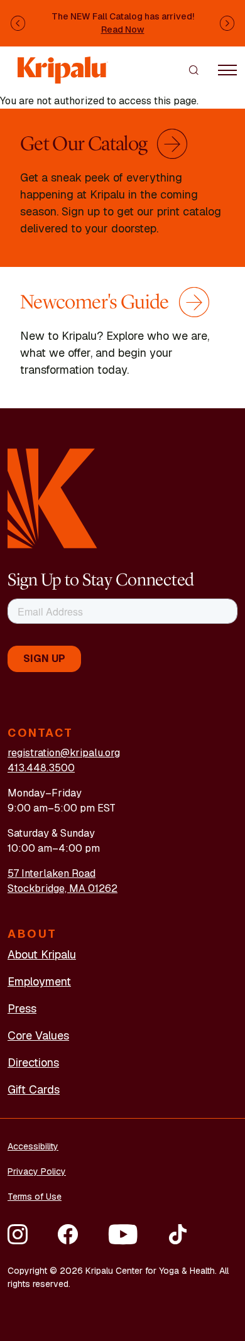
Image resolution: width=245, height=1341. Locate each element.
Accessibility (33, 1146)
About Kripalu (42, 954)
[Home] (63, 63)
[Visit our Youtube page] (123, 1234)
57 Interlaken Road (51, 873)
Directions (33, 1062)
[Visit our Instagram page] (18, 1234)
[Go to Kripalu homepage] (52, 497)
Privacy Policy (37, 1171)
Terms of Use (35, 1196)
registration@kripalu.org (64, 752)
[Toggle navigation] (227, 70)
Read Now (122, 29)
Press (22, 1008)
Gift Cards (34, 1089)
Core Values (38, 1035)
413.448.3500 (41, 767)
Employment (39, 981)
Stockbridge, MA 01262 (62, 888)
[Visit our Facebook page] (68, 1234)
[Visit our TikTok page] (178, 1234)
